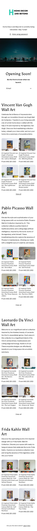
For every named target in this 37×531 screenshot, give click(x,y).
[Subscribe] (30, 88)
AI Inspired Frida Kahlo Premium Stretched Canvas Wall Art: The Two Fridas (27, 506)
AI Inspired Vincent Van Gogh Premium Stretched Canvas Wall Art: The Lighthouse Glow (10, 183)
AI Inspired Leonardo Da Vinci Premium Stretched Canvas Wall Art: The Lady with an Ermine (26, 374)
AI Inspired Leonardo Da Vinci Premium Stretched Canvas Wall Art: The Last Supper (9, 402)
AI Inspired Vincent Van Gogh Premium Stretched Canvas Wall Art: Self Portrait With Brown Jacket (27, 183)
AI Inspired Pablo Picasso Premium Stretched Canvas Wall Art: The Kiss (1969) (26, 291)
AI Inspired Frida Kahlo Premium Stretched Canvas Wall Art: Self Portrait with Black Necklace (10, 507)
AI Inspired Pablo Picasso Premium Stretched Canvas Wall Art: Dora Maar (9, 264)
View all (18, 194)
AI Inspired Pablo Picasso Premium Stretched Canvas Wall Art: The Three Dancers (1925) (9, 292)
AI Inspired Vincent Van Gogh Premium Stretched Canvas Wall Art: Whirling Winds (27, 156)
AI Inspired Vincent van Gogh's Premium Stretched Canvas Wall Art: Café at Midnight (10, 156)
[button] (18, 34)
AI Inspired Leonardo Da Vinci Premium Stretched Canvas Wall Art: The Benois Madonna (9, 374)
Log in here (26, 525)
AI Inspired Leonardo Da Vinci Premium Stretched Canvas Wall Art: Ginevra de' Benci (26, 402)
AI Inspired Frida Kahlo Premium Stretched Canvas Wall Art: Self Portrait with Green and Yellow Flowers (10, 478)
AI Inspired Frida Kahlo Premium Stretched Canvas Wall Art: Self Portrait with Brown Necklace (27, 478)
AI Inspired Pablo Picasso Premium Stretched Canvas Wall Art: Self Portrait (26, 264)
